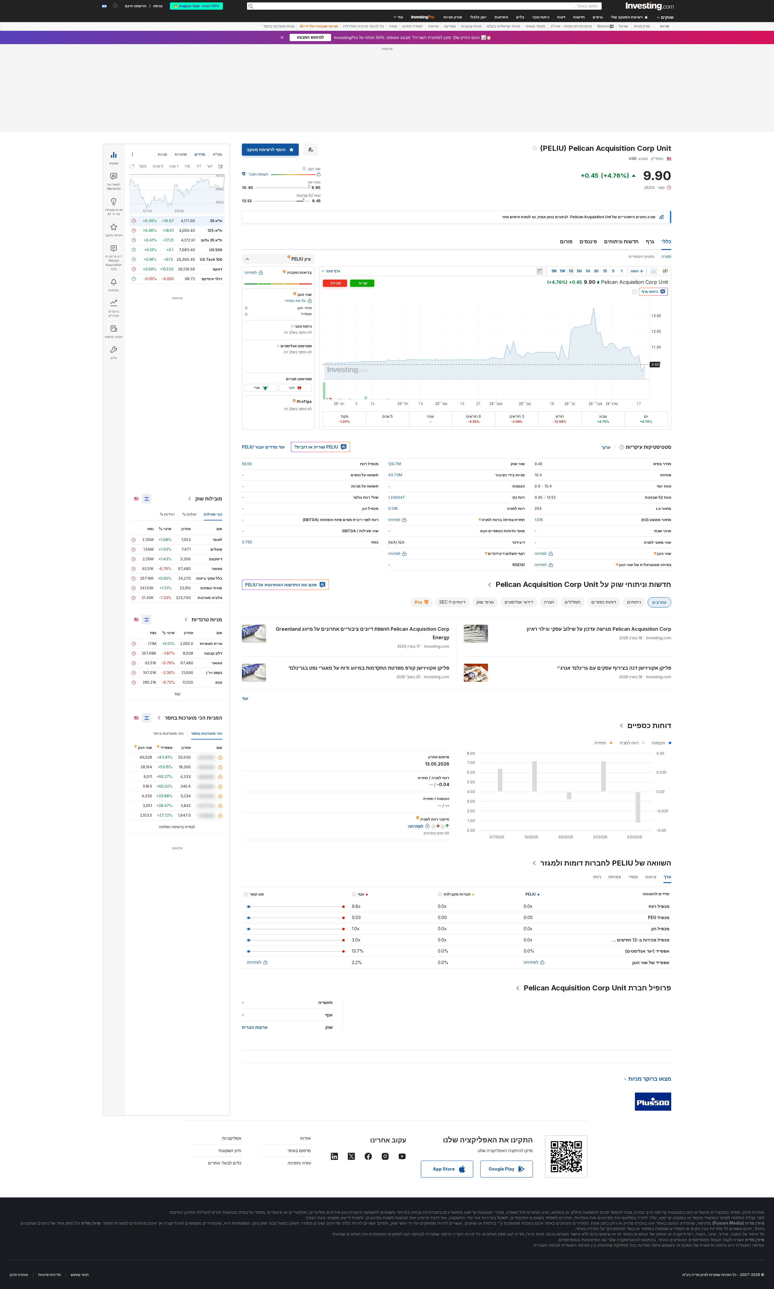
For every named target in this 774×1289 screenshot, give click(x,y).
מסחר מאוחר (535, 26)
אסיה (393, 26)
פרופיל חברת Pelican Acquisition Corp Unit (597, 900)
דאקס (217, 182)
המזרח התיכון (412, 26)
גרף (650, 154)
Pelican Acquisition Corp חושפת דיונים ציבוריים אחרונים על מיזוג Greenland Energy (362, 546)
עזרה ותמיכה (299, 1075)
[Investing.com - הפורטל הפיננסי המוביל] (650, 6)
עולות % (189, 427)
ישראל (624, 26)
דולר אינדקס (212, 191)
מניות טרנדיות (207, 532)
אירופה (433, 26)
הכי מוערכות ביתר (168, 646)
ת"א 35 (216, 133)
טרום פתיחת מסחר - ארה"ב (571, 26)
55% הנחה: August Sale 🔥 (196, 6)
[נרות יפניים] (665, 183)
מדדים (199, 67)
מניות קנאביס (471, 26)
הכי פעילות (213, 427)
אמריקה (450, 26)
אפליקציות (231, 1050)
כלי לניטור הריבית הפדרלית (363, 26)
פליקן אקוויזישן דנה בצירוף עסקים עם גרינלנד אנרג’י (614, 581)
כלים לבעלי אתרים (224, 1075)
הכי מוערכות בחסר (206, 646)
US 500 (215, 162)
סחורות (181, 67)
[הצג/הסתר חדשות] (539, 183)
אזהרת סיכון (19, 1187)
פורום (566, 154)
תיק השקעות (230, 1063)
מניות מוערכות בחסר (278, 26)
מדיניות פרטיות (49, 1187)
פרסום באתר (299, 1063)
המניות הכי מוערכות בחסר (193, 630)
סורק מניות (453, 17)
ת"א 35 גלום (211, 153)
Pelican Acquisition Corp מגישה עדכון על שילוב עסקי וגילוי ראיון (599, 542)
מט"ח (217, 67)
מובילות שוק (208, 411)
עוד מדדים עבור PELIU (263, 359)
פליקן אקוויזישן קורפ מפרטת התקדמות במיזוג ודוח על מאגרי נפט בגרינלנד (368, 581)
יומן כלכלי (478, 17)
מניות (664, 26)
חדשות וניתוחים (621, 154)
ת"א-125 (214, 143)
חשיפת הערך (258, 87)
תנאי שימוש (80, 1187)
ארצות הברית (255, 939)
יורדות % (167, 427)
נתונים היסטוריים (641, 169)
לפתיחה (531, 874)
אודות (305, 1050)
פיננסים (588, 154)
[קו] (653, 183)
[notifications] (115, 5)
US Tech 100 (211, 172)
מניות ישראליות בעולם (503, 26)
